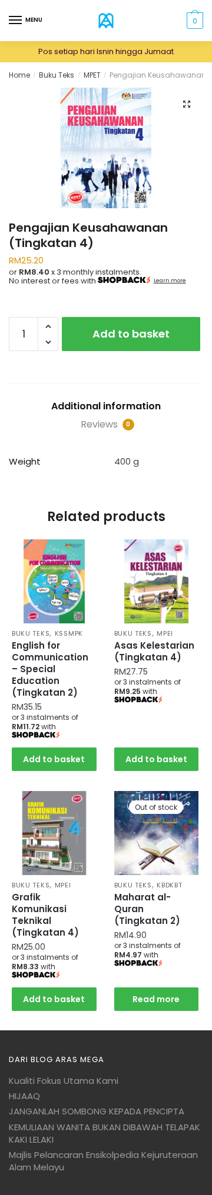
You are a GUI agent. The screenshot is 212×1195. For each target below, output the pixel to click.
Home (19, 75)
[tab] (106, 406)
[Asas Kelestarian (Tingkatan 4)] (156, 581)
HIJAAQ (24, 1096)
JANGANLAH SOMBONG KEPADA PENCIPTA (96, 1111)
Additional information (106, 406)
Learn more (170, 280)
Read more (156, 999)
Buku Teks (56, 75)
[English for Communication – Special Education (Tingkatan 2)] (54, 581)
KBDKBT (169, 885)
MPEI (165, 633)
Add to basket (131, 333)
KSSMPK (69, 633)
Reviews (106, 424)
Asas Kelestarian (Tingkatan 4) (154, 651)
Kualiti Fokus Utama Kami (63, 1080)
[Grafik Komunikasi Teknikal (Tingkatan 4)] (54, 833)
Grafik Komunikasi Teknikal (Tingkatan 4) (45, 915)
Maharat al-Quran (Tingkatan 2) (147, 909)
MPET (92, 75)
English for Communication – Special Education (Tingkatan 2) (50, 669)
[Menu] (16, 20)
